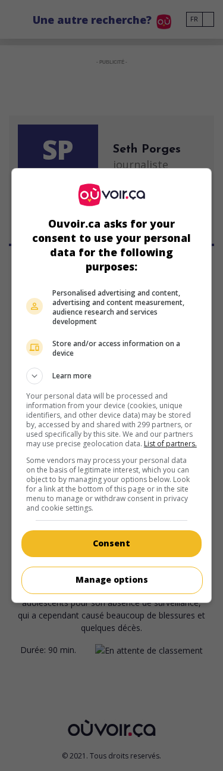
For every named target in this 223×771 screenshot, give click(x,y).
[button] (111, 376)
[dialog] (111, 385)
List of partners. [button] (170, 444)
